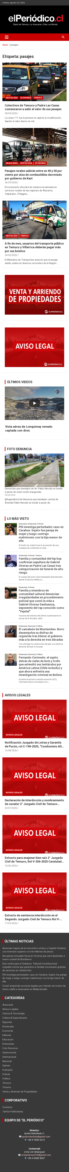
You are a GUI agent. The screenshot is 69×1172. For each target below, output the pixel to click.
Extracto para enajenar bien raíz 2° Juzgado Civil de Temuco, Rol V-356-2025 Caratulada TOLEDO (34, 861)
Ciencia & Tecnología (13, 1013)
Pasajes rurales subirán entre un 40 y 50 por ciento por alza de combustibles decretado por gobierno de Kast (33, 174)
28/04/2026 (11, 113)
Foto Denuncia (10, 1048)
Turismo (6, 1087)
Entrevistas (8, 1043)
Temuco (38, 98)
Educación (7, 1039)
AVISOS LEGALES (17, 695)
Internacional (9, 1056)
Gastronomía (9, 1052)
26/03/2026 (11, 182)
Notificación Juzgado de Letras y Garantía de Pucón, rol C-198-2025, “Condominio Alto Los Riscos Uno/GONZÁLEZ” (34, 746)
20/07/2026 (11, 808)
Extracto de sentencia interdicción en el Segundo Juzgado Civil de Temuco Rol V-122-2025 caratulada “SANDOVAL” (32, 919)
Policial (6, 1074)
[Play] (34, 403)
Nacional (7, 1061)
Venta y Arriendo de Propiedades (19, 1091)
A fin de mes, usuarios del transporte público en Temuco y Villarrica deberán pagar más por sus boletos (34, 247)
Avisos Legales (14, 735)
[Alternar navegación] (6, 37)
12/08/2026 (11, 750)
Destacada (12, 98)
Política (6, 1078)
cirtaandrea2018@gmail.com (36, 1154)
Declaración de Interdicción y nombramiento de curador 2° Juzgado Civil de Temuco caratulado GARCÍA (34, 804)
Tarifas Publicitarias (12, 1111)
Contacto (7, 1107)
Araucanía (12, 163)
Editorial (6, 1035)
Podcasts (7, 1069)
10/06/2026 (11, 865)
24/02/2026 (11, 255)
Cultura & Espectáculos (14, 1017)
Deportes (7, 1022)
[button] (34, 428)
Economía (25, 98)
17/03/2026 (11, 923)
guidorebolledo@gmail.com (36, 1136)
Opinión (6, 1065)
